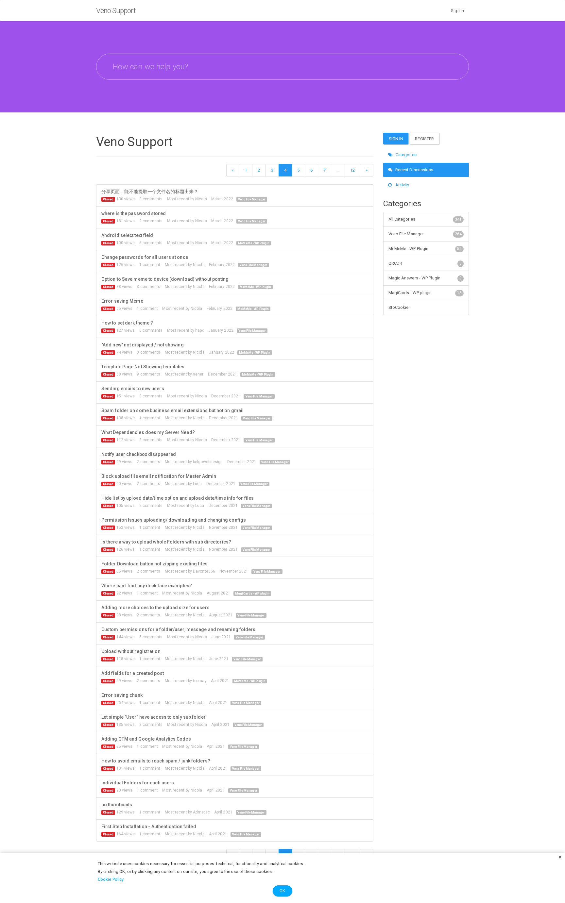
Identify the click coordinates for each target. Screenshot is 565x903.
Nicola (201, 199)
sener (198, 374)
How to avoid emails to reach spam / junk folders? (155, 760)
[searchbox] (282, 67)
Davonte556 (204, 571)
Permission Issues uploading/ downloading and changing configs (173, 520)
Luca (197, 483)
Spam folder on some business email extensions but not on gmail (172, 410)
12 (352, 170)
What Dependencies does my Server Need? (148, 432)
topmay (200, 680)
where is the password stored (133, 213)
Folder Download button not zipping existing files (154, 563)
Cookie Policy (111, 879)
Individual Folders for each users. (138, 782)
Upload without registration (131, 651)
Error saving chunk (122, 695)
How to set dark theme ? (127, 323)
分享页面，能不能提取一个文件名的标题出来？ (149, 191)
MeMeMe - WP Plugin (253, 243)
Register (424, 138)
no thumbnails (116, 804)
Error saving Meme (122, 301)
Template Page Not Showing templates (143, 366)
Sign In (457, 10)
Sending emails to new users (132, 388)
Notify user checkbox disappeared (138, 454)
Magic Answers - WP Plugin (425, 278)
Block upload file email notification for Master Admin (158, 476)
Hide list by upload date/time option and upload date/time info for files (177, 498)
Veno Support (116, 11)
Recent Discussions (414, 169)
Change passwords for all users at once (144, 257)
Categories (406, 154)
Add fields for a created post (132, 673)
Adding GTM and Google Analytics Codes (146, 739)
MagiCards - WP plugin (252, 593)
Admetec (201, 812)
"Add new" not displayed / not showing (142, 344)
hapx (199, 330)
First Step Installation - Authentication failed (148, 826)
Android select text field (127, 235)
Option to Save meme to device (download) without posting (165, 279)
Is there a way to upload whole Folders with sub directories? (166, 541)
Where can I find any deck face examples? (146, 585)
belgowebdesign (208, 462)
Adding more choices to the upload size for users (155, 607)
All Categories (425, 219)
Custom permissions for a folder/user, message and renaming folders (178, 629)
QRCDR (425, 263)
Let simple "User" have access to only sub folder (153, 717)
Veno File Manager (251, 199)
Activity (401, 184)
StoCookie (398, 307)
